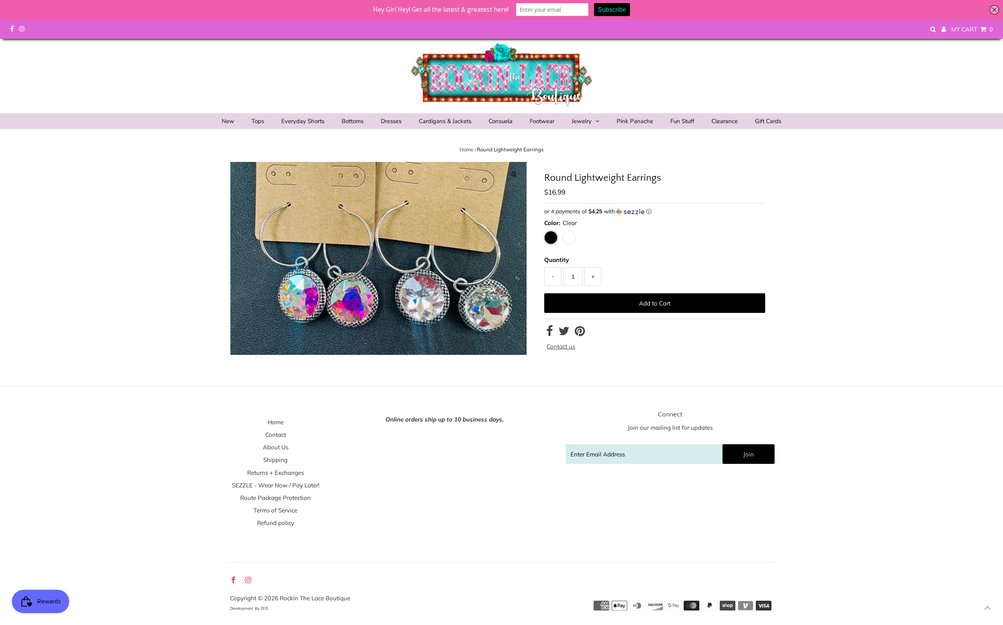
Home (466, 149)
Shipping (275, 459)
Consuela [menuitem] (500, 121)
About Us (275, 447)
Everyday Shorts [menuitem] (302, 121)
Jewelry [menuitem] (582, 121)
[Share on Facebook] (549, 333)
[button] (654, 211)
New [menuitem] (228, 121)
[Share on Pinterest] (580, 333)
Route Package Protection (275, 497)
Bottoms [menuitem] (353, 121)
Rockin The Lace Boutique (315, 598)
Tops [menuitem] (258, 121)
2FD (264, 608)
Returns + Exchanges (275, 472)
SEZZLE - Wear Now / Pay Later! (275, 485)
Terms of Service (275, 510)
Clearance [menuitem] (725, 121)
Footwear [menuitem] (542, 121)
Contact (275, 434)
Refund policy (275, 523)
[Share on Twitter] (563, 333)
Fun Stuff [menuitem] (682, 121)
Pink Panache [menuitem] (635, 121)
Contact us (561, 346)
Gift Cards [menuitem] (768, 121)
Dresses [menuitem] (391, 121)
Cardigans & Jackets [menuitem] (445, 121)
